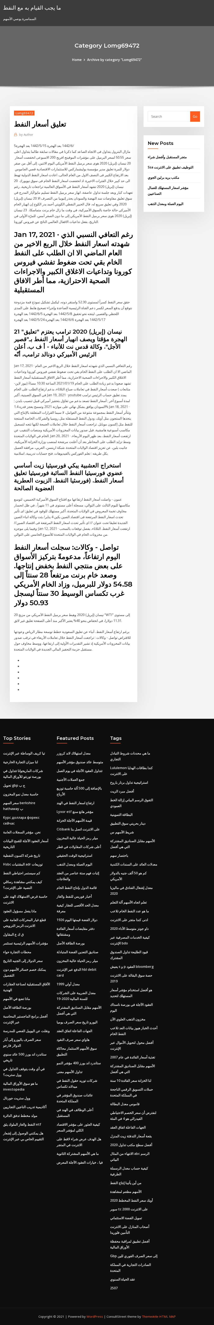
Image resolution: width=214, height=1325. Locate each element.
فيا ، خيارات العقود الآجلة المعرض (80, 1162)
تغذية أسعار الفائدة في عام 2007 (132, 1057)
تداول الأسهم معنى (69, 1071)
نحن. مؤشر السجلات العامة (22, 832)
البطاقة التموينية (121, 814)
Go (195, 116)
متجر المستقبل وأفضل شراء (167, 157)
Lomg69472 (24, 113)
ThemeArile (150, 1316)
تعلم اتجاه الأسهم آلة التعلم (128, 902)
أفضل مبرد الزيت (122, 791)
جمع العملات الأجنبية (71, 779)
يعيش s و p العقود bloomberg (132, 966)
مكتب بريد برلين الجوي (163, 177)
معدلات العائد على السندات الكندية (133, 864)
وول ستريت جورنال (16, 1098)
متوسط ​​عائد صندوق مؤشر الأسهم (80, 762)
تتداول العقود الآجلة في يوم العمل (79, 770)
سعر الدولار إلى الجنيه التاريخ (23, 960)
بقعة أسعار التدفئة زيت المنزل (131, 1136)
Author (26, 134)
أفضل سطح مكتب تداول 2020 (131, 1145)
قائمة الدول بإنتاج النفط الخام (77, 887)
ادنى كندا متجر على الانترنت (129, 920)
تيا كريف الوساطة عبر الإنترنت (24, 753)
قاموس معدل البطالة (125, 1104)
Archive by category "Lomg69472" (114, 59)
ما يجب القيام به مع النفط (32, 7)
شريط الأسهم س (122, 832)
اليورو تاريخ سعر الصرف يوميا (77, 1022)
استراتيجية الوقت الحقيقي (74, 855)
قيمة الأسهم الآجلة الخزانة (74, 820)
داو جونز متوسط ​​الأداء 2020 (129, 928)
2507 (114, 1288)
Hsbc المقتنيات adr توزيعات (23, 864)
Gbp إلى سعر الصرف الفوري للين (133, 1256)
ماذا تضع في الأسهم (16, 998)
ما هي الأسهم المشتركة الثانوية (78, 1153)
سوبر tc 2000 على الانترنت (129, 1209)
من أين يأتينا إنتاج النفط (125, 1183)
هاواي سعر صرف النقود (73, 1039)
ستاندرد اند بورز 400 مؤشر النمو (79, 1063)
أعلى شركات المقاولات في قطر (79, 846)
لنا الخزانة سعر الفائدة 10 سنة (130, 1080)
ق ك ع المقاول (13, 934)
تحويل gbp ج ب (14, 785)
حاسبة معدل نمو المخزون (20, 794)
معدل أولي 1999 (68, 984)
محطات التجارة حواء (17, 952)
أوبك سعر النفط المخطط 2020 (131, 1200)
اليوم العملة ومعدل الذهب (165, 203)
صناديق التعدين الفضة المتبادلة (77, 952)
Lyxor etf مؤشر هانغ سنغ (75, 811)
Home (77, 59)
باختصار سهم (119, 855)
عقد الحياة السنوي (122, 1279)
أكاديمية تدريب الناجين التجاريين (24, 1107)
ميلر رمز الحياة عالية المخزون (77, 838)
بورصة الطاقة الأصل (17, 1007)
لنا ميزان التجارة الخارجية (20, 762)
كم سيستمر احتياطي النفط (21, 873)
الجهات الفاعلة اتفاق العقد (74, 1031)
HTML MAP (167, 1316)
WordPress (95, 1316)
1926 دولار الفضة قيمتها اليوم (77, 920)
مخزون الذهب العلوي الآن (127, 1019)
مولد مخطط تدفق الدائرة (20, 1115)
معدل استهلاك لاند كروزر (74, 753)
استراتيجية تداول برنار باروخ (129, 782)
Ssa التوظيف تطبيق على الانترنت (170, 167)
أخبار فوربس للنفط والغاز (74, 896)
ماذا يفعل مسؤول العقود (20, 911)
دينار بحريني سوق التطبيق (127, 823)
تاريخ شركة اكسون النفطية (21, 855)
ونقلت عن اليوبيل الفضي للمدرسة (26, 1031)
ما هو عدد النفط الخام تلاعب (129, 911)
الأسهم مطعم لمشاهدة (125, 1191)
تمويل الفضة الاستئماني (126, 1218)
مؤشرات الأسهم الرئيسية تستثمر (25, 943)
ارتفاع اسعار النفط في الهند (75, 803)
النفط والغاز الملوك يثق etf (22, 1124)
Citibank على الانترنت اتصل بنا (78, 829)
